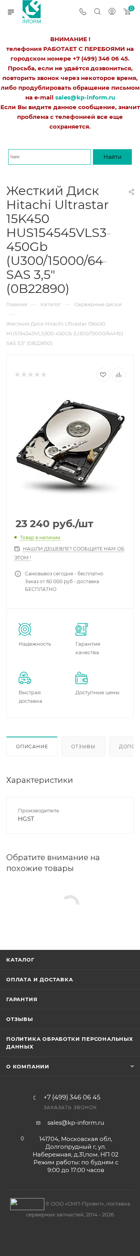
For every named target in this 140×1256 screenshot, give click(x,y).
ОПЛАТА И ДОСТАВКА (39, 979)
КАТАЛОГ (20, 959)
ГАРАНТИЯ (21, 999)
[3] (30, 375)
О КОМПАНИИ (27, 1066)
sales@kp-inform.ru (75, 1122)
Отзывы (83, 746)
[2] (23, 375)
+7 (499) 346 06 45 (72, 1097)
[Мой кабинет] (112, 12)
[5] (43, 375)
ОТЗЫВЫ (19, 1019)
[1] (17, 375)
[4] (36, 375)
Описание (32, 746)
